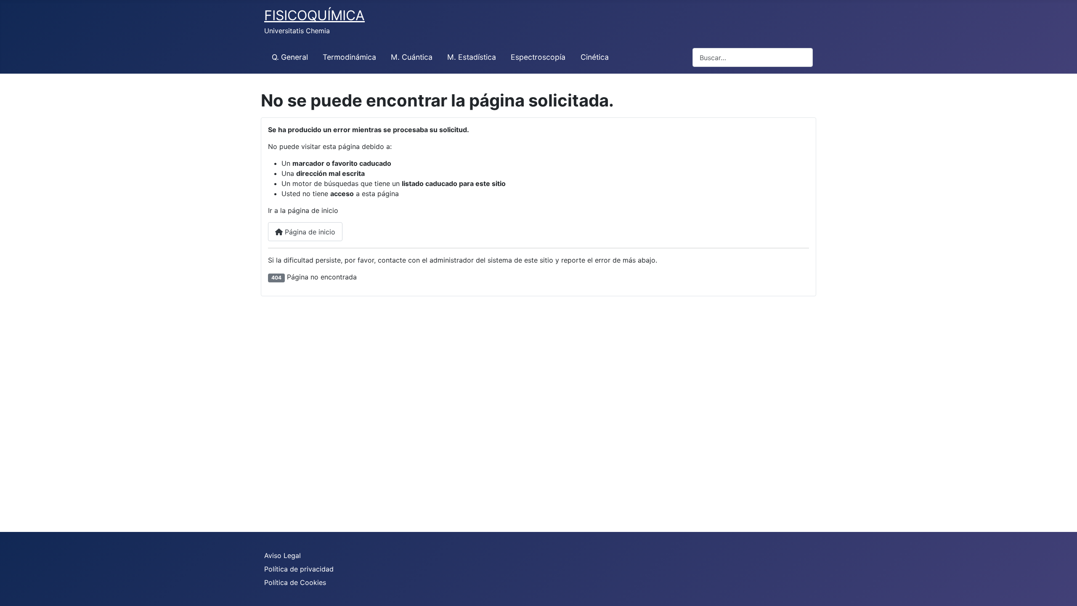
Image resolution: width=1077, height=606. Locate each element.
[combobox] (752, 57)
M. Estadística (471, 57)
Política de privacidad (299, 569)
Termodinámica (349, 57)
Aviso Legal (282, 555)
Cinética (595, 57)
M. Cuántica (411, 57)
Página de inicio (309, 232)
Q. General (290, 57)
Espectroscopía (538, 57)
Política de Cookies (295, 582)
